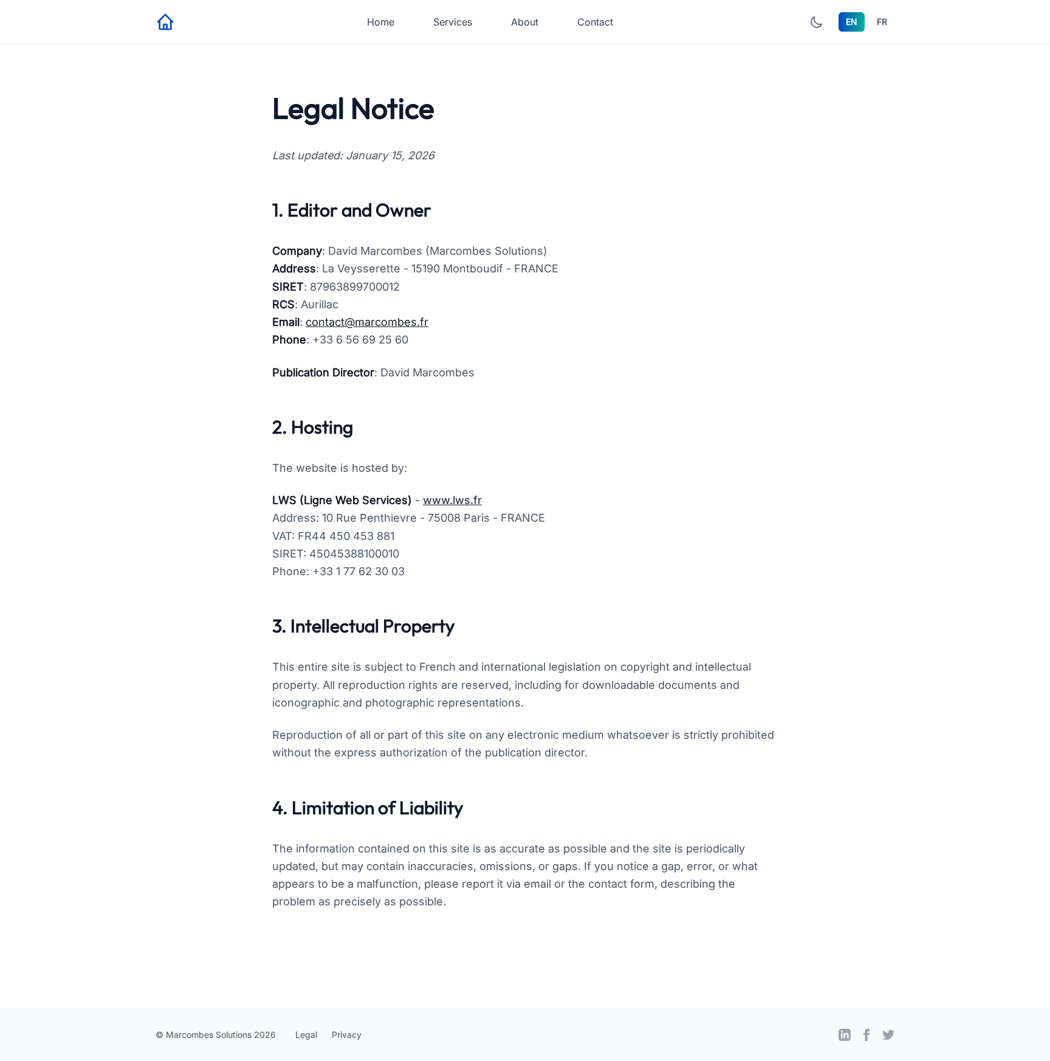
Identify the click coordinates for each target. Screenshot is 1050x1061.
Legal (306, 1034)
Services (452, 22)
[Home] (165, 22)
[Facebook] (866, 1035)
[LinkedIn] (845, 1035)
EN (851, 21)
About (524, 22)
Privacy (347, 1034)
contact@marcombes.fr (367, 322)
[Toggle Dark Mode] (817, 22)
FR (882, 21)
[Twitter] (888, 1035)
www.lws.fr (452, 500)
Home (380, 22)
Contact (595, 22)
